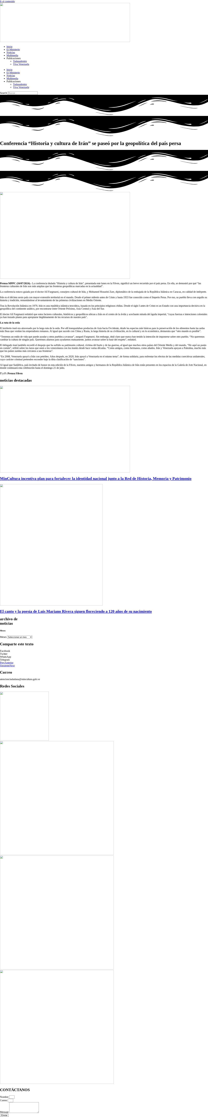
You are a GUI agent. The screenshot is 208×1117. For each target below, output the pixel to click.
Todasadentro (20, 61)
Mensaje (4, 1112)
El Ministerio (13, 49)
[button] (104, 651)
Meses (3, 637)
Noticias (10, 52)
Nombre (4, 1097)
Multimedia (12, 55)
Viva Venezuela (21, 64)
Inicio (9, 46)
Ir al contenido (7, 1)
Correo (4, 1100)
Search (3, 93)
